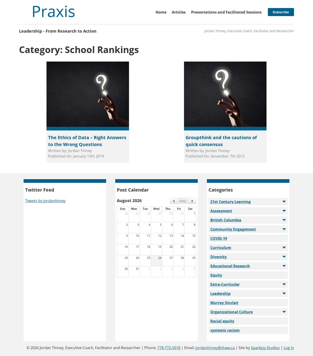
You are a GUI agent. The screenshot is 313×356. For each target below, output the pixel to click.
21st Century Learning (230, 201)
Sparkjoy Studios (265, 347)
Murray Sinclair (224, 302)
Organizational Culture (231, 311)
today (182, 201)
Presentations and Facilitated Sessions (226, 12)
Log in (289, 347)
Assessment (221, 210)
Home (161, 12)
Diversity (218, 256)
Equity (216, 275)
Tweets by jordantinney (45, 200)
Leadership (220, 293)
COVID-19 (218, 238)
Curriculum (220, 247)
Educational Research (230, 265)
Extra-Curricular (225, 284)
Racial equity (222, 321)
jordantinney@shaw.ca (215, 347)
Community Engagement (233, 229)
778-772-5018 (168, 347)
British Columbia (225, 220)
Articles (179, 12)
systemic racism (225, 330)
